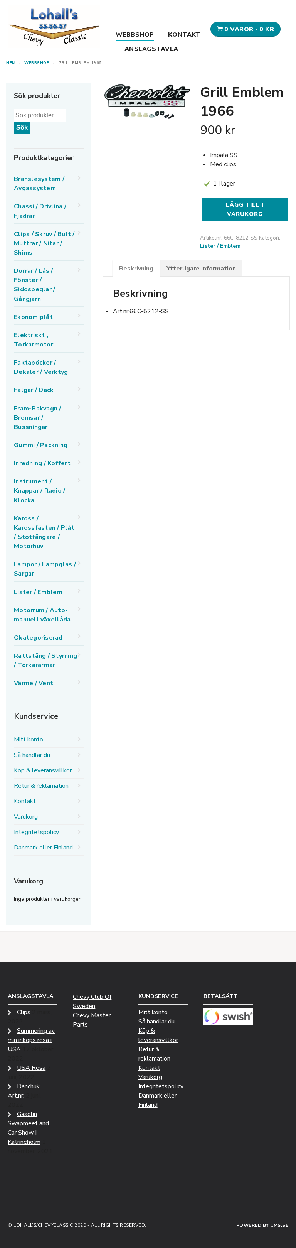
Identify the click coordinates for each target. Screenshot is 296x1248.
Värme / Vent (33, 683)
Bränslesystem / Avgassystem (39, 184)
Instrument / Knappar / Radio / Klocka (39, 490)
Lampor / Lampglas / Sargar (45, 569)
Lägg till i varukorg (245, 209)
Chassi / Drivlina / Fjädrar (40, 211)
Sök (22, 127)
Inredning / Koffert (42, 463)
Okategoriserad (38, 637)
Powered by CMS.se (262, 1225)
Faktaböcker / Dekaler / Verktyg (41, 367)
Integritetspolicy (36, 832)
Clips (23, 1012)
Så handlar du (32, 755)
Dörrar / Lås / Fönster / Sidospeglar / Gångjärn (34, 285)
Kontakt (184, 34)
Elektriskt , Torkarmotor (33, 340)
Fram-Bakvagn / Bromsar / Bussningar (37, 417)
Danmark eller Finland (43, 847)
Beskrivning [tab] (136, 268)
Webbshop (135, 34)
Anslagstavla (151, 49)
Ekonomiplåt (33, 317)
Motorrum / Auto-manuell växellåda (42, 615)
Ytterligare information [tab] (201, 268)
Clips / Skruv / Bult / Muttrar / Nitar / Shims (44, 243)
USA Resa (31, 1068)
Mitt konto (28, 739)
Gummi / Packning (40, 445)
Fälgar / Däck (34, 390)
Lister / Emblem (220, 246)
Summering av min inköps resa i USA (31, 1040)
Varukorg (26, 816)
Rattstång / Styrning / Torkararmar (45, 660)
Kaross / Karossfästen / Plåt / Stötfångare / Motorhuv (44, 532)
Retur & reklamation (41, 786)
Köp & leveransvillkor (43, 770)
